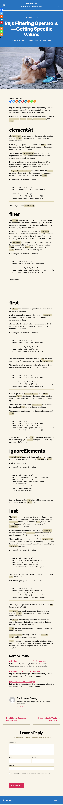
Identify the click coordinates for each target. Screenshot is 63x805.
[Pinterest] (22, 101)
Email (34, 758)
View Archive (21, 707)
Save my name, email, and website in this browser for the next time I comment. (31, 773)
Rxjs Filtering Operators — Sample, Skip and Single (28, 661)
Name (11, 758)
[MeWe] (25, 101)
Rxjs (36, 17)
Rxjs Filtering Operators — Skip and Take (24, 671)
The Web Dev (31, 4)
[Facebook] (10, 101)
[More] (34, 101)
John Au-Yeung (20, 40)
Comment (12, 742)
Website (11, 765)
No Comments (47, 40)
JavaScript (29, 17)
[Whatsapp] (31, 101)
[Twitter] (13, 101)
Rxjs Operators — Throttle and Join (22, 682)
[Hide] (0, 37)
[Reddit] (16, 101)
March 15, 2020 (33, 40)
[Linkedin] (19, 101)
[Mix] (28, 101)
